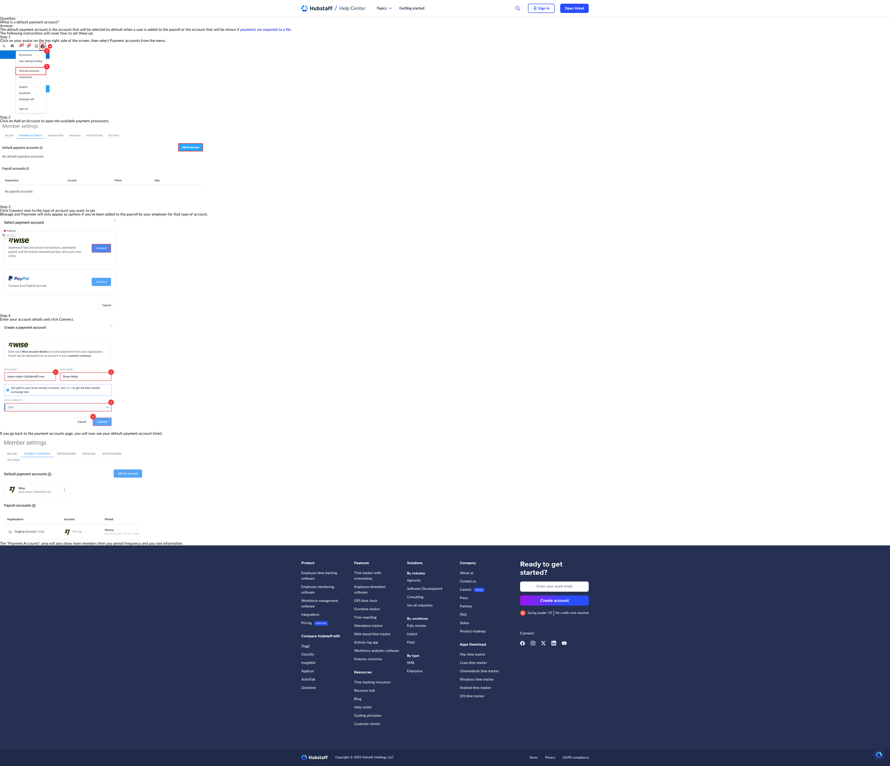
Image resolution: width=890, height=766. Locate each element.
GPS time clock (365, 601)
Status (464, 623)
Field (410, 642)
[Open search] (517, 8)
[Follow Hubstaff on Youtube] (564, 644)
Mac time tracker (472, 654)
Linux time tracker (473, 663)
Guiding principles (367, 715)
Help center (363, 707)
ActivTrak (308, 679)
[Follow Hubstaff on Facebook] (522, 644)
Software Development (424, 589)
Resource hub (364, 690)
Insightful (308, 663)
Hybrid (412, 634)
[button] (878, 754)
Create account (554, 600)
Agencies (414, 580)
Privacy (550, 757)
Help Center (352, 8)
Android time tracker (475, 688)
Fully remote (416, 626)
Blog (357, 699)
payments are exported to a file (265, 29)
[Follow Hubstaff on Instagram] (533, 644)
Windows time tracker (477, 679)
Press (464, 598)
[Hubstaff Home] (317, 8)
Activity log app (366, 642)
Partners (466, 606)
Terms (533, 757)
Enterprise (415, 671)
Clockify (307, 654)
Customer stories (367, 724)
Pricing (306, 623)
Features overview (368, 659)
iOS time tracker (472, 696)
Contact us (468, 581)
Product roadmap (473, 631)
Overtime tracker (367, 609)
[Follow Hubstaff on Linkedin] (553, 644)
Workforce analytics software (376, 651)
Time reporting (365, 617)
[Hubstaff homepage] (314, 757)
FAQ (463, 614)
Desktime (308, 688)
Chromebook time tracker (479, 671)
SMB (410, 663)
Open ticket (574, 8)
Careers (465, 589)
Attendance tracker (368, 626)
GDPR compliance (576, 757)
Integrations (310, 614)
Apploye (307, 671)
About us (467, 573)
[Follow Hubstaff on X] (543, 644)
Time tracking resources (372, 682)
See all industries (420, 605)
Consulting (415, 597)
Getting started (411, 8)
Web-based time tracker (372, 634)
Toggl (305, 646)
